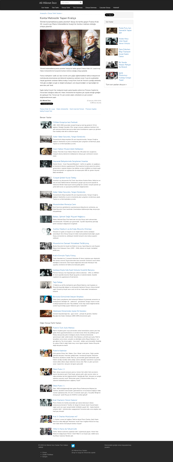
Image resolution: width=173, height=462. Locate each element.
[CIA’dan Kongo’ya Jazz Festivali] (46, 125)
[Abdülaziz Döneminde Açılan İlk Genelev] (46, 313)
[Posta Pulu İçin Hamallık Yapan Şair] (112, 30)
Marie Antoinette (62, 109)
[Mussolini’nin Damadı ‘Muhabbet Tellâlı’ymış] (46, 246)
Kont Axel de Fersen (77, 109)
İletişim (44, 457)
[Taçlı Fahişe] (46, 285)
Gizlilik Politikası (47, 455)
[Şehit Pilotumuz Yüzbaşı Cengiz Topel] (112, 75)
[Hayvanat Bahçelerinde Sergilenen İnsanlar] (46, 163)
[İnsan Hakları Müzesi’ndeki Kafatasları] (46, 151)
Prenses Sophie (91, 109)
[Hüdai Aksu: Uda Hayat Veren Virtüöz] (112, 41)
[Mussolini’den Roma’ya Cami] (46, 207)
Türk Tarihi (55, 8)
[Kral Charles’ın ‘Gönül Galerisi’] (46, 402)
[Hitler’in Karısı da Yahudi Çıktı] (46, 431)
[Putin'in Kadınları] (46, 353)
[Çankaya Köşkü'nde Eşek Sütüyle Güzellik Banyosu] (46, 272)
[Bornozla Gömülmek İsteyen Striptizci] (46, 299)
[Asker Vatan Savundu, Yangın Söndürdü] (46, 139)
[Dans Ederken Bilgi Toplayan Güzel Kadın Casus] (112, 52)
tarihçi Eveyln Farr (46, 111)
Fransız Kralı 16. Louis (47, 109)
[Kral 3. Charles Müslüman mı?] (46, 419)
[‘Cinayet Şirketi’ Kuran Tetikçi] (46, 180)
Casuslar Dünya (105, 8)
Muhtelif (116, 8)
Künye (44, 452)
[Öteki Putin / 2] (46, 372)
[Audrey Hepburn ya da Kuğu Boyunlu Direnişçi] (46, 231)
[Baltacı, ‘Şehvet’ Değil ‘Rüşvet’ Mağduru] (46, 219)
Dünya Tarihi (66, 8)
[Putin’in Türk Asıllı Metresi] (46, 330)
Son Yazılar (45, 8)
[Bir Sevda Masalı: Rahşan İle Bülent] (112, 65)
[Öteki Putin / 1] (46, 388)
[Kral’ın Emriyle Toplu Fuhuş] (46, 258)
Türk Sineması (77, 8)
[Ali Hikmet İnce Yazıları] (48, 2)
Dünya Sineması (91, 8)
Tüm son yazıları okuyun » (116, 84)
